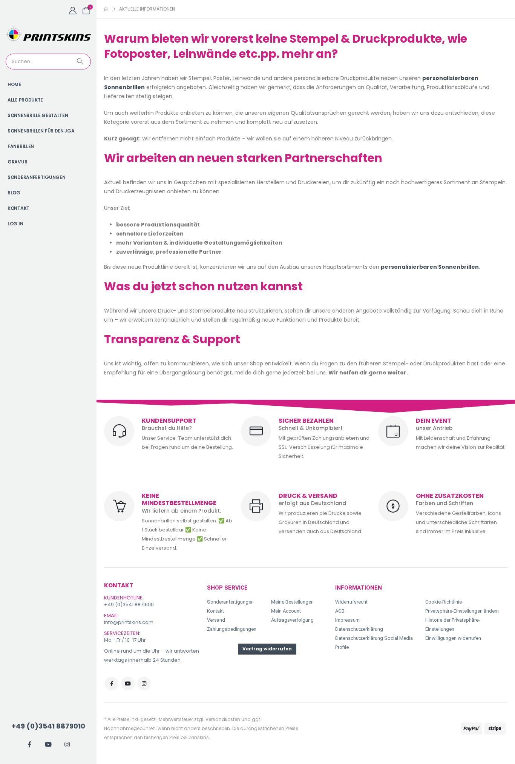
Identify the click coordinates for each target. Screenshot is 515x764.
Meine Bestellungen (292, 602)
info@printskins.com (128, 622)
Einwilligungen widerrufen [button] (453, 638)
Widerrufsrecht (351, 602)
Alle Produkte (25, 100)
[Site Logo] (48, 34)
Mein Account (286, 611)
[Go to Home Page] (106, 9)
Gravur (17, 162)
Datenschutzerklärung (359, 629)
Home (14, 84)
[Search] (80, 61)
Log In (15, 223)
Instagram (144, 683)
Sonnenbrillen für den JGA (41, 131)
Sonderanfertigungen (36, 177)
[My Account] (72, 10)
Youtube (128, 683)
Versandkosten (222, 719)
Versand (216, 620)
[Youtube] (48, 744)
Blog (14, 192)
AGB (340, 611)
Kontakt (18, 208)
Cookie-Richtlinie (443, 602)
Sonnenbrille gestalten (38, 115)
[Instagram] (67, 744)
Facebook (111, 683)
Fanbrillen (21, 146)
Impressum (347, 620)
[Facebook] (29, 744)
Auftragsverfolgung (292, 620)
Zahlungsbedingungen (231, 629)
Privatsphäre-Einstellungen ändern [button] (462, 611)
